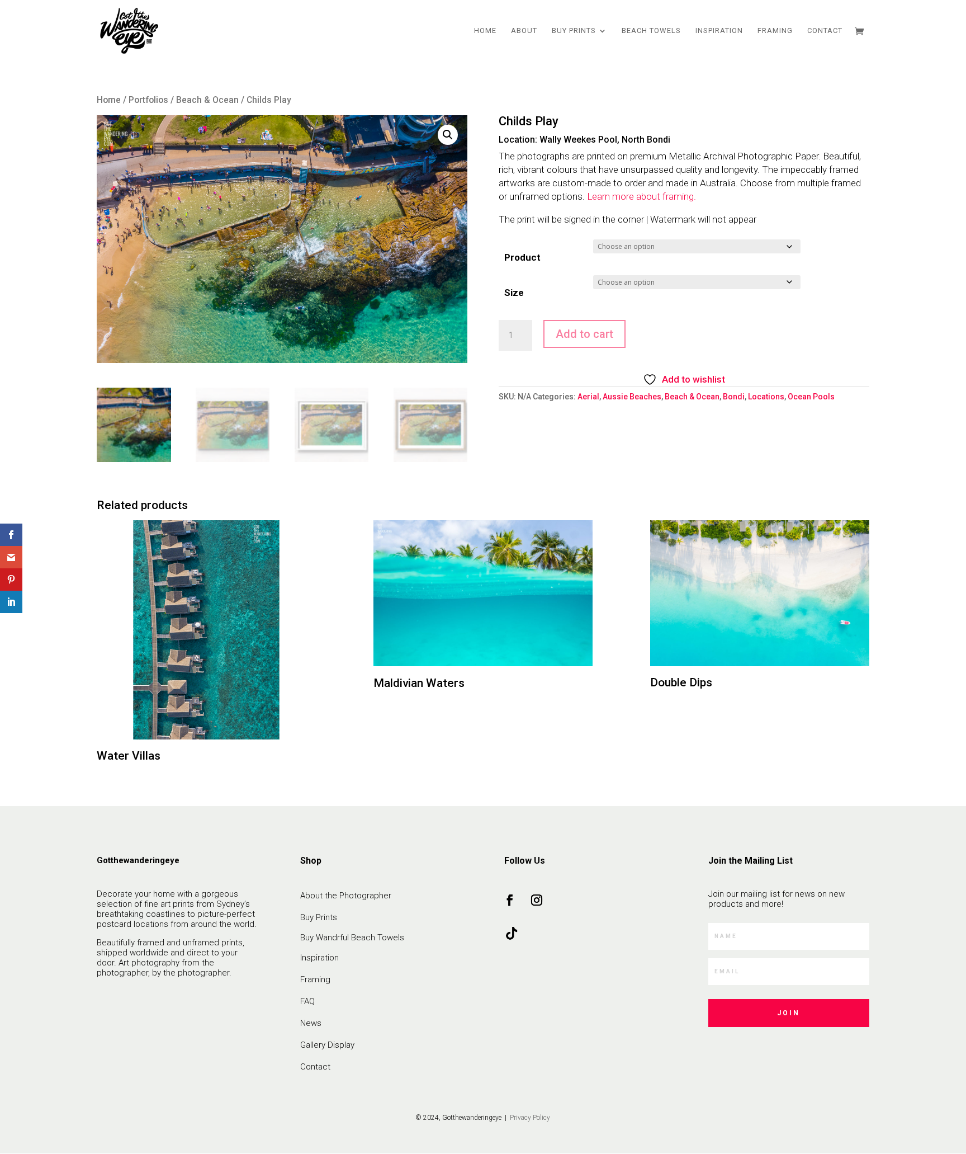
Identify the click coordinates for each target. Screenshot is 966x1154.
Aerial (588, 396)
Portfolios (148, 100)
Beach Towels (651, 31)
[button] (448, 135)
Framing (775, 31)
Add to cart (584, 334)
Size (514, 292)
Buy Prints (574, 31)
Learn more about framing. (641, 196)
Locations (766, 396)
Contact (824, 31)
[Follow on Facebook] (510, 900)
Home (485, 31)
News (310, 1023)
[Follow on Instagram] (536, 900)
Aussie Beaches (632, 396)
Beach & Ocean (207, 100)
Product (522, 257)
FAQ (307, 1001)
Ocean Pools (811, 396)
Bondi (734, 396)
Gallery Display (327, 1045)
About (524, 31)
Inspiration (719, 31)
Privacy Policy (529, 1118)
